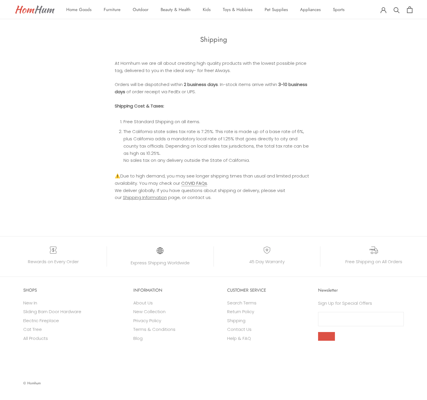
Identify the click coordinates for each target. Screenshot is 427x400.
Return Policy (240, 311)
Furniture (112, 9)
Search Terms (241, 303)
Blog (138, 338)
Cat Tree (32, 329)
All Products (35, 338)
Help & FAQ (239, 338)
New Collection (149, 311)
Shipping (236, 321)
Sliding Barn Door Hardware (52, 311)
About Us (143, 303)
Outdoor (140, 9)
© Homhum (32, 383)
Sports (339, 9)
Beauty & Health (176, 9)
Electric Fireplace (41, 321)
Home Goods (79, 9)
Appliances (310, 9)
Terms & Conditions (154, 329)
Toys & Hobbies (237, 9)
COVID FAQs (194, 183)
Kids (207, 9)
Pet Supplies (276, 9)
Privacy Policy (147, 321)
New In (30, 303)
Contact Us (239, 329)
